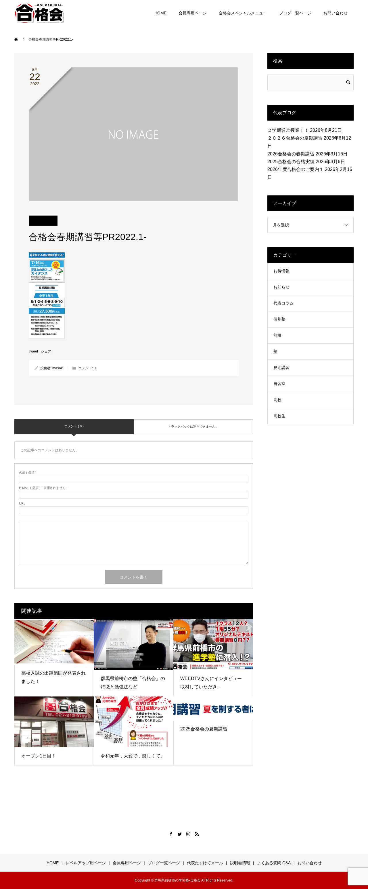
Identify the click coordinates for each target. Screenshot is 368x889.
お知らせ (281, 287)
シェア (46, 351)
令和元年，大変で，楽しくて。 (133, 755)
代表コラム (283, 303)
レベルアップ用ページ (86, 863)
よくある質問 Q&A (274, 863)
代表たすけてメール (205, 863)
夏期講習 (281, 367)
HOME (160, 13)
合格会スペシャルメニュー (243, 13)
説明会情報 (240, 863)
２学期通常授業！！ (288, 130)
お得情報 (281, 271)
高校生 (279, 416)
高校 (277, 399)
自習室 (279, 383)
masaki (58, 368)
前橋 (277, 335)
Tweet (33, 351)
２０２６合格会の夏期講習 (295, 138)
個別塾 (279, 319)
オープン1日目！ (38, 755)
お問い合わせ (335, 13)
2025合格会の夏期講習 (203, 728)
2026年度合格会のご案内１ (295, 169)
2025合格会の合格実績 (291, 161)
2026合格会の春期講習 (291, 153)
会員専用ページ (193, 13)
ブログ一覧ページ (295, 13)
